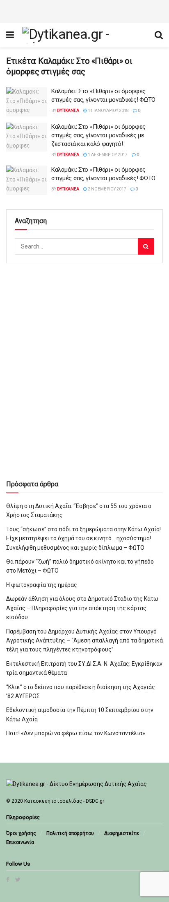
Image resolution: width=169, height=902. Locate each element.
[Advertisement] (84, 10)
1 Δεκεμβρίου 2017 (107, 154)
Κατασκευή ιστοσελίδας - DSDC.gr (64, 801)
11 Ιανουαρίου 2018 (108, 110)
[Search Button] (146, 246)
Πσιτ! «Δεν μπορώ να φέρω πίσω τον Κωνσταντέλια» (75, 733)
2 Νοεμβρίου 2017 (106, 189)
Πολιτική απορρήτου (70, 833)
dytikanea (68, 110)
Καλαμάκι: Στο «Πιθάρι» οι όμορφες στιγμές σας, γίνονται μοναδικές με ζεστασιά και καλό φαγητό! (98, 135)
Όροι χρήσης (21, 833)
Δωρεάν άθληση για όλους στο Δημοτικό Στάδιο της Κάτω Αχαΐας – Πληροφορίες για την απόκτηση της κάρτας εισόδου (82, 607)
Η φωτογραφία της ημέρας (41, 585)
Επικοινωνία (20, 842)
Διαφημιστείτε (121, 833)
